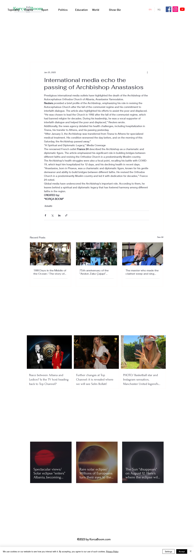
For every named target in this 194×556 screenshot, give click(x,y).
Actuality (48, 205)
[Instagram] (175, 9)
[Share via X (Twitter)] (52, 215)
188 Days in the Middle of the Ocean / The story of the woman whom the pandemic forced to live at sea (49, 272)
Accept (182, 551)
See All (160, 237)
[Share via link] (66, 215)
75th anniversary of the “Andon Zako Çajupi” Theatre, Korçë (94, 272)
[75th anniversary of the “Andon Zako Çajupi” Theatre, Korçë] (96, 253)
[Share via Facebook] (45, 215)
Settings (168, 551)
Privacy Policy (112, 551)
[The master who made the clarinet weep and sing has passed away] (142, 253)
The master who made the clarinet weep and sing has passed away (142, 272)
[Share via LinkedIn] (59, 215)
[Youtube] (182, 9)
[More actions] (147, 72)
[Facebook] (168, 9)
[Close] (190, 551)
